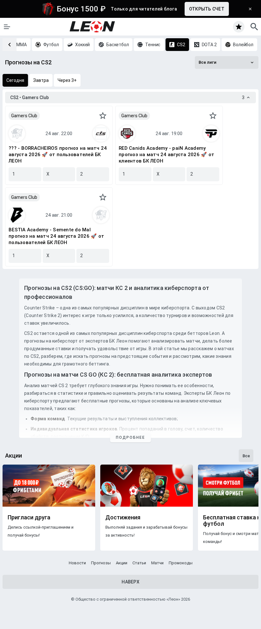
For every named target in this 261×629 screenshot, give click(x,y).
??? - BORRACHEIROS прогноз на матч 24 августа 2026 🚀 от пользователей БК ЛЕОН (58, 154)
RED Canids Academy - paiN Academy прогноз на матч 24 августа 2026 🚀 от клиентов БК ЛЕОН (166, 154)
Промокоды (181, 562)
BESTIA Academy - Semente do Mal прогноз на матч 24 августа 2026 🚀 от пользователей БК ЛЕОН (56, 236)
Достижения (122, 517)
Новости (77, 562)
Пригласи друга (29, 517)
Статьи (139, 562)
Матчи (157, 562)
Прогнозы (101, 562)
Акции (121, 562)
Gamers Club (24, 115)
